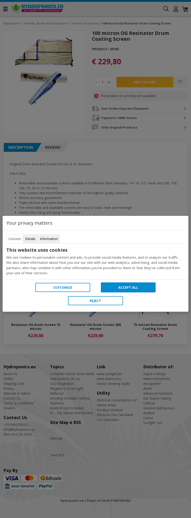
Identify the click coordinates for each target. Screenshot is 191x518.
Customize (62, 287)
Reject (95, 300)
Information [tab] (49, 239)
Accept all (128, 287)
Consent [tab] (14, 239)
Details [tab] (30, 239)
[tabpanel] (95, 261)
